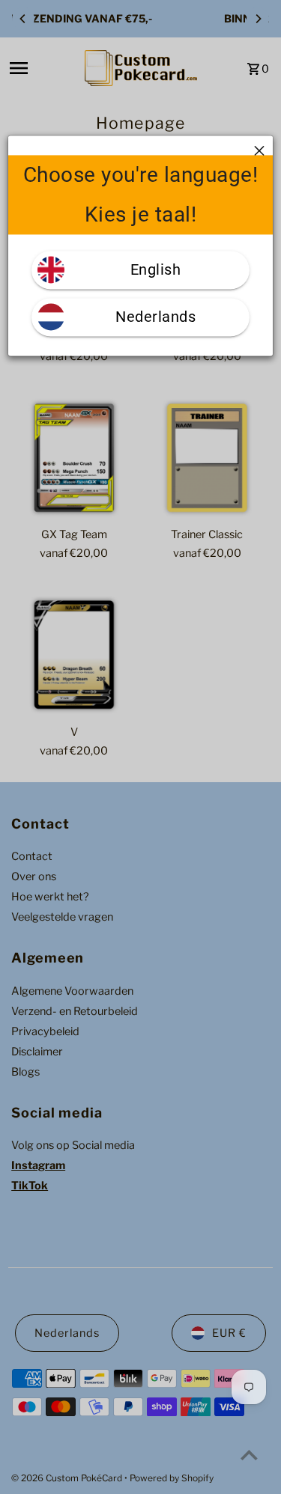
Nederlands (155, 317)
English (155, 269)
